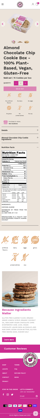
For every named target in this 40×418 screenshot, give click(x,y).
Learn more (9, 339)
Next (37, 24)
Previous (2, 24)
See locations (13, 123)
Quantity (7, 83)
